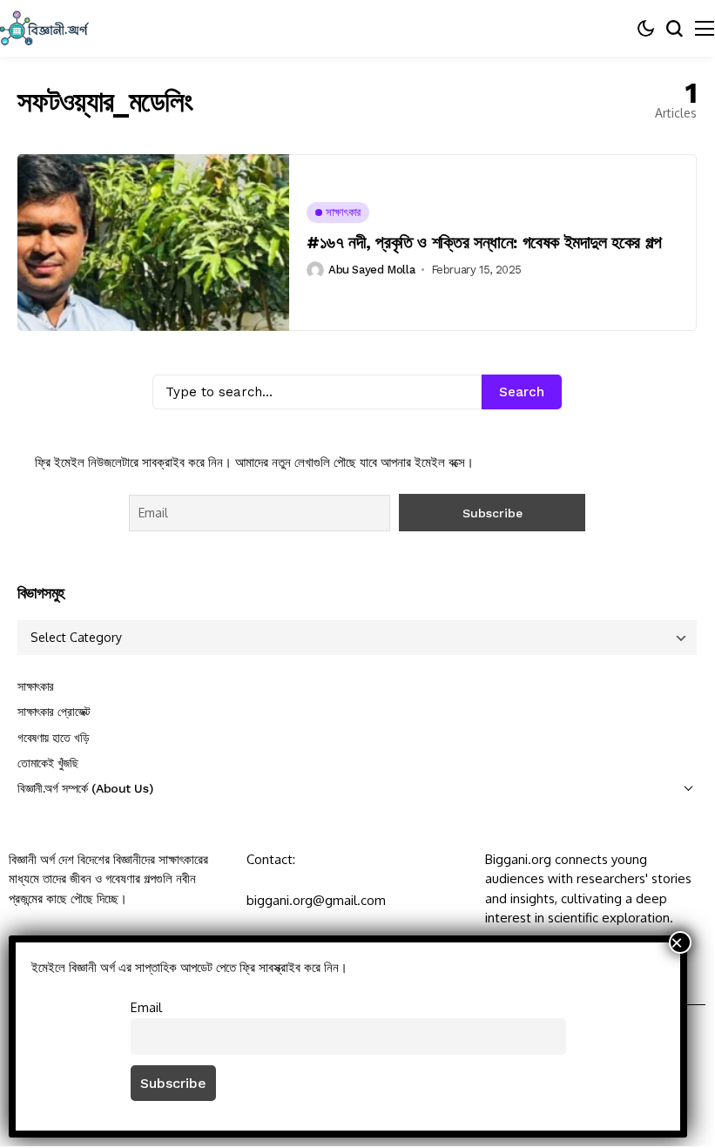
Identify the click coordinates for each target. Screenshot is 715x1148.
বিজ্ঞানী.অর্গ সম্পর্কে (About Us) (84, 788)
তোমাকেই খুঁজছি (47, 763)
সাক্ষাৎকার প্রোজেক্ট (54, 712)
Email (146, 1007)
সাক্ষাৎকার (35, 686)
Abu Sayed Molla (371, 269)
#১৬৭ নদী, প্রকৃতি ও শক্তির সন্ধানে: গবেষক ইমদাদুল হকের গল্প (484, 242)
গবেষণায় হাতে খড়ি (53, 738)
